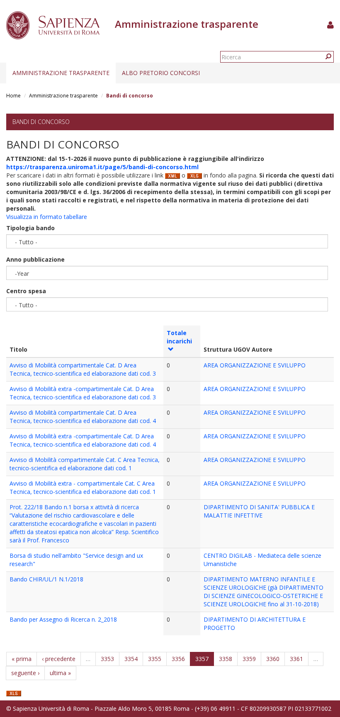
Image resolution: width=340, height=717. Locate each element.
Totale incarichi (179, 337)
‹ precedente (58, 659)
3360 (272, 659)
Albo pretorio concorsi (161, 73)
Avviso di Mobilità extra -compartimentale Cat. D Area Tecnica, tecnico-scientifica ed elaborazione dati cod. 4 (83, 440)
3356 (178, 659)
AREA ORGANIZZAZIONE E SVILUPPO (255, 365)
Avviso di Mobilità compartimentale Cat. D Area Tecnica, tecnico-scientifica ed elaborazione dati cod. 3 (83, 369)
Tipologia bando (30, 228)
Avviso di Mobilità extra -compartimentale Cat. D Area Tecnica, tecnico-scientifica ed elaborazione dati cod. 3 (83, 393)
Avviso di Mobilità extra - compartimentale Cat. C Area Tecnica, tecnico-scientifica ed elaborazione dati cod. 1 (83, 487)
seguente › (25, 673)
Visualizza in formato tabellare (46, 217)
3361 (296, 659)
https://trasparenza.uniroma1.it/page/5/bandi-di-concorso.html (102, 167)
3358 (225, 659)
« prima (22, 659)
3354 (131, 659)
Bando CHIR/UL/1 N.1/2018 (46, 579)
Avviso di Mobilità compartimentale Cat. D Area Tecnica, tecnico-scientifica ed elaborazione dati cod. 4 (83, 416)
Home (13, 95)
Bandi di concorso (41, 122)
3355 (154, 659)
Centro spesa (26, 291)
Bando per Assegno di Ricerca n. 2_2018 (63, 619)
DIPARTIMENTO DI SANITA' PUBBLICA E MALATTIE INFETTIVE (259, 511)
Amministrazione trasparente (60, 73)
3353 (107, 659)
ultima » (60, 673)
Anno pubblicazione (35, 259)
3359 (249, 659)
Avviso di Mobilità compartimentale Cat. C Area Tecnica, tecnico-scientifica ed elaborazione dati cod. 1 (85, 464)
